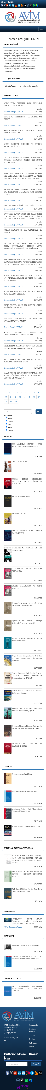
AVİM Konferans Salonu (13, 927)
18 (6, 401)
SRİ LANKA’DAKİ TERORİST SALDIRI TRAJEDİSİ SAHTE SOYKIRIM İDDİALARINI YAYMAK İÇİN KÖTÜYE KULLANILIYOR (23, 160)
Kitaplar (8, 437)
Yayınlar (32, 1035)
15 (29, 397)
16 (34, 397)
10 (6, 397)
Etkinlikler (9, 912)
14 (24, 397)
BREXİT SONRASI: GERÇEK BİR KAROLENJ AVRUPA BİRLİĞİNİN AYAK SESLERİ (23, 306)
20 (16, 401)
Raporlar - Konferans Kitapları (18, 848)
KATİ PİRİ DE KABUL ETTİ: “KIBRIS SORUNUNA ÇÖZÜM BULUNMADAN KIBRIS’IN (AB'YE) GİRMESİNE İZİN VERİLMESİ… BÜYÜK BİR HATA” (23, 246)
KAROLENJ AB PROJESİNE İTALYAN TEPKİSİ (19, 206)
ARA (38, 411)
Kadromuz (33, 1043)
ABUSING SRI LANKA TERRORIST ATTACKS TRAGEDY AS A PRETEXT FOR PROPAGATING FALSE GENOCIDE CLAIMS (23, 192)
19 (11, 401)
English (10, 2)
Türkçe (3, 2)
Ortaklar (32, 1039)
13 (20, 397)
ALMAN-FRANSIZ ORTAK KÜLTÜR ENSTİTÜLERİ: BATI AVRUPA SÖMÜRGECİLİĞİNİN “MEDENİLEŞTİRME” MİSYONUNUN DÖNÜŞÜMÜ (23, 375)
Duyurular (9, 936)
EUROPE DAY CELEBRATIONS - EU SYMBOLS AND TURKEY (23, 118)
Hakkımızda (33, 1025)
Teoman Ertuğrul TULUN (13, 112)
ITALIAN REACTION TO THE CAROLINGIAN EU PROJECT (23, 231)
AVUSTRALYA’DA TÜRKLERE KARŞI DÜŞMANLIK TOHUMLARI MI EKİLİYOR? (23, 104)
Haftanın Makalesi (12, 979)
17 (39, 397)
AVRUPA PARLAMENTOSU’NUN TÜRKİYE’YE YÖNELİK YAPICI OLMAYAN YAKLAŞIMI (23, 293)
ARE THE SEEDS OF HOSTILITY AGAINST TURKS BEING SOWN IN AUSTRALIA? (23, 131)
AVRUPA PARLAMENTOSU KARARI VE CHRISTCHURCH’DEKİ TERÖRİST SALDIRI (23, 333)
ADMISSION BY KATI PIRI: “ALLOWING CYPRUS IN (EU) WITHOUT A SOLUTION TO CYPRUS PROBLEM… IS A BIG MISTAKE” (23, 278)
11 (10, 397)
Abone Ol (36, 1064)
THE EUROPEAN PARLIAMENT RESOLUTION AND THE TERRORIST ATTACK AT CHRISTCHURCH (23, 347)
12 (15, 397)
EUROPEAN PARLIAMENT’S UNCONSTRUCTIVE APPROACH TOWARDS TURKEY (23, 320)
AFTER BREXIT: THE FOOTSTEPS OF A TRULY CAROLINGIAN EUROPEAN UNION (23, 361)
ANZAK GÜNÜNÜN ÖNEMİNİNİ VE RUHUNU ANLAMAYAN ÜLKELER (23, 145)
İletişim (31, 1047)
